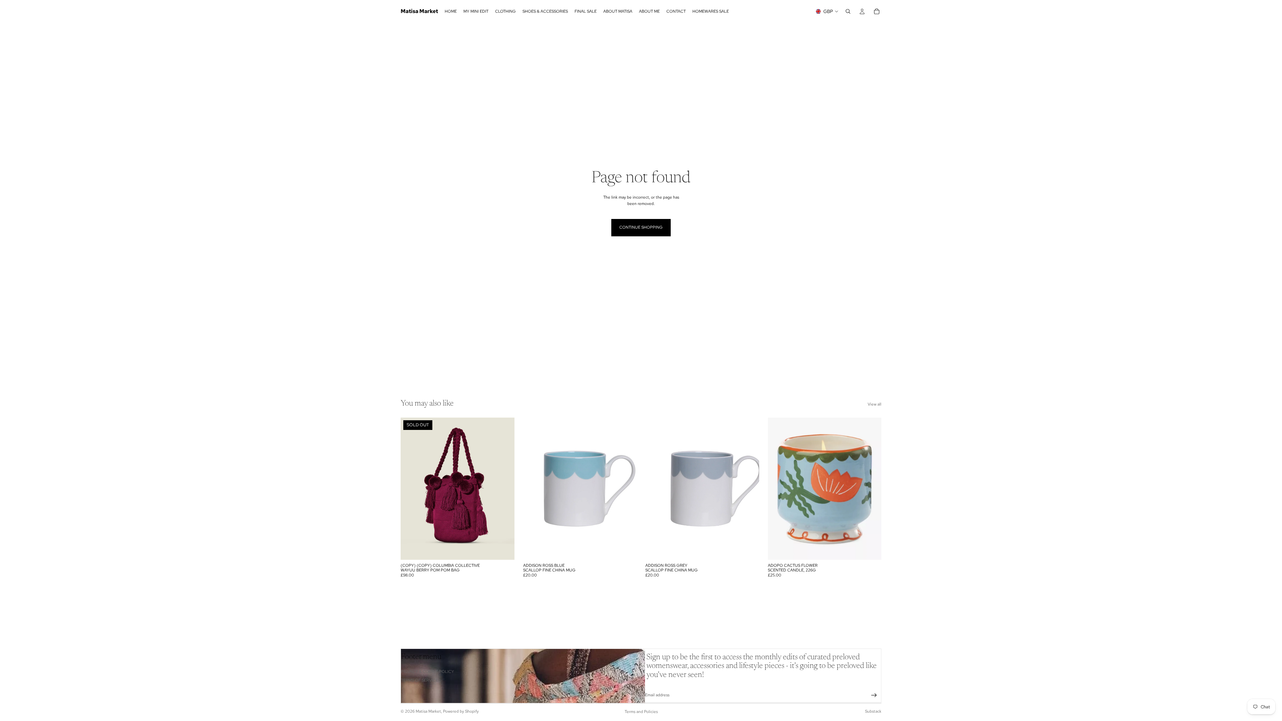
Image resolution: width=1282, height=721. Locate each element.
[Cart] (876, 11)
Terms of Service (419, 680)
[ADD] (626, 549)
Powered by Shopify (461, 711)
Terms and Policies (641, 711)
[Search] (848, 11)
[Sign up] (874, 695)
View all (874, 404)
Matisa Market (428, 711)
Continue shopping (641, 227)
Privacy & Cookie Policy (427, 671)
